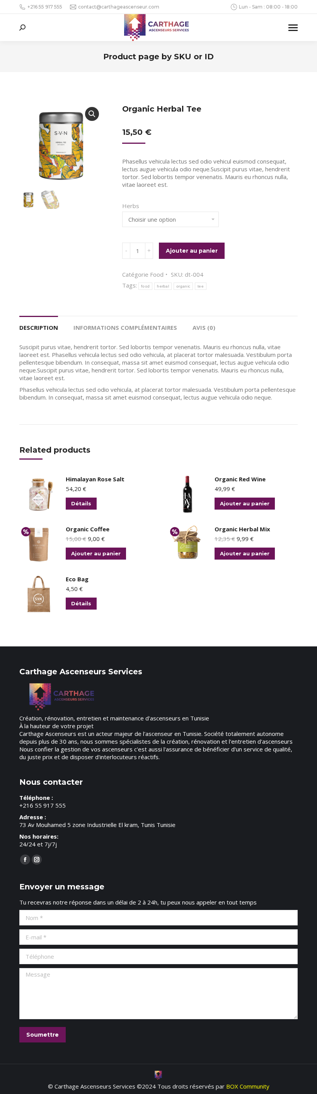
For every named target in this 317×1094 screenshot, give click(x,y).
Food (157, 274)
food (145, 286)
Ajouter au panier (192, 250)
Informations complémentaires (125, 327)
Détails (81, 503)
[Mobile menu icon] (293, 27)
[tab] (38, 323)
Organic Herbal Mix (242, 529)
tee (201, 286)
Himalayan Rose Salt (95, 479)
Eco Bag (77, 579)
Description (38, 327)
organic (183, 286)
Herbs (130, 206)
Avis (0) (204, 327)
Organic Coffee (87, 529)
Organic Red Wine (240, 479)
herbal (163, 286)
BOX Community (247, 1086)
